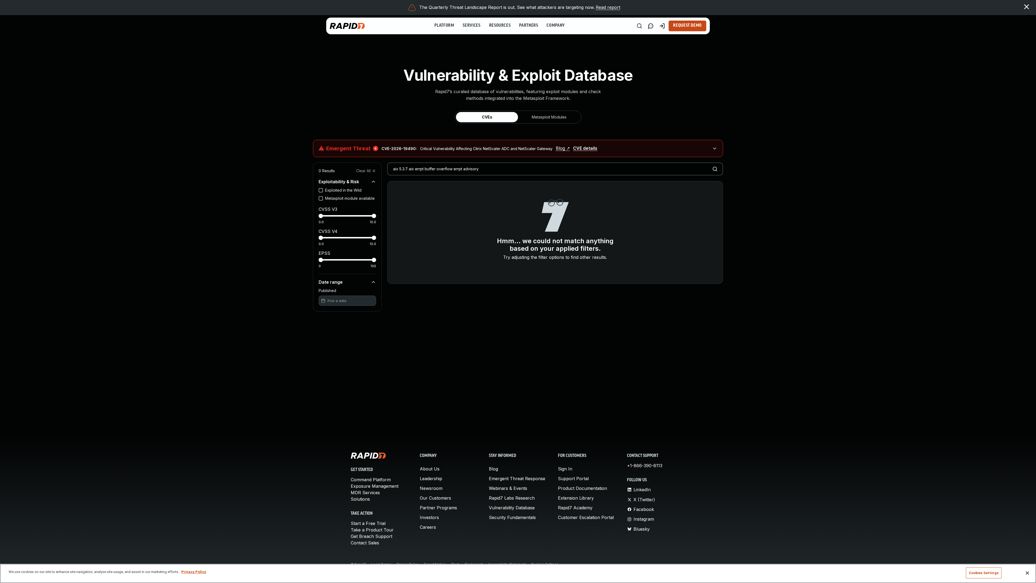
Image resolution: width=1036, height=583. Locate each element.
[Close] (1027, 573)
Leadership (431, 478)
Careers (428, 527)
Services (471, 25)
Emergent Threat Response (517, 478)
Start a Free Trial (368, 523)
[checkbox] (321, 190)
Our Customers (435, 498)
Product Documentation (582, 488)
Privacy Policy (193, 572)
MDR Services (365, 492)
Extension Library (576, 498)
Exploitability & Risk (339, 181)
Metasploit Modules (549, 117)
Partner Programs (438, 507)
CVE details (585, 148)
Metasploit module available (350, 198)
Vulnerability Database (512, 507)
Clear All (363, 170)
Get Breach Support (371, 536)
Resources (500, 25)
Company (556, 25)
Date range (331, 282)
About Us (429, 469)
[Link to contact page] (651, 26)
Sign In (565, 469)
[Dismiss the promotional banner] (1027, 7)
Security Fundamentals (512, 517)
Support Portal (573, 478)
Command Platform (371, 479)
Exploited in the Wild (343, 190)
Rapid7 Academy (575, 507)
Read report (608, 7)
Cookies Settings (983, 573)
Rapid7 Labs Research (512, 498)
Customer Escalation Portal (586, 517)
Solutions (360, 499)
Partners (528, 25)
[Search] (639, 26)
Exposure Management (374, 486)
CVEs (487, 117)
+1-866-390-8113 (644, 465)
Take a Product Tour (372, 530)
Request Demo (687, 25)
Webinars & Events (508, 488)
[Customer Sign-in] (662, 26)
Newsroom (431, 488)
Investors (429, 517)
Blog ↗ (563, 148)
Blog (493, 469)
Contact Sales (365, 542)
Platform (444, 25)
